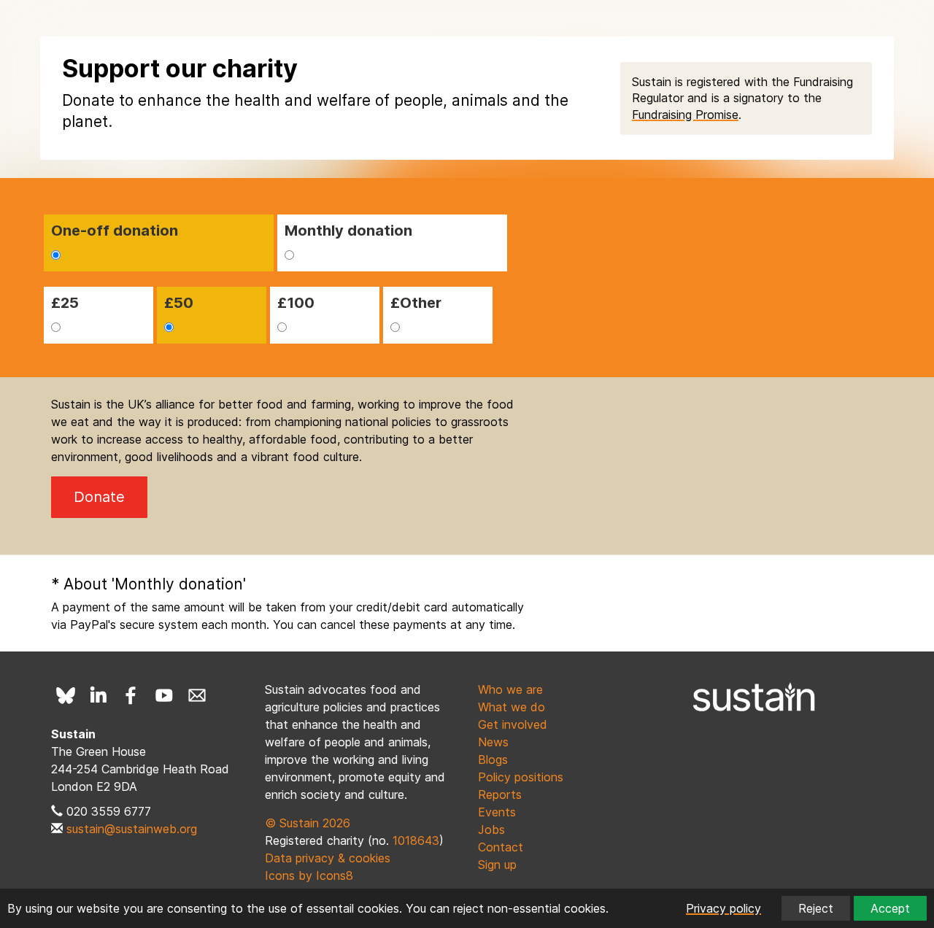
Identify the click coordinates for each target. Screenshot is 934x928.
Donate (99, 497)
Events (497, 812)
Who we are (510, 689)
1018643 (416, 840)
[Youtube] (164, 695)
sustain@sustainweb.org (131, 828)
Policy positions (520, 777)
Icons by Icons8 (309, 875)
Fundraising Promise (685, 114)
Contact (500, 847)
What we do (511, 707)
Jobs (491, 829)
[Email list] (197, 695)
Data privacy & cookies (327, 858)
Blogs (493, 759)
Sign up (497, 864)
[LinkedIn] (98, 695)
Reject (815, 908)
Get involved (512, 724)
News (493, 742)
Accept (890, 908)
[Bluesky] (65, 695)
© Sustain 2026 (307, 823)
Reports (500, 794)
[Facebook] (131, 695)
